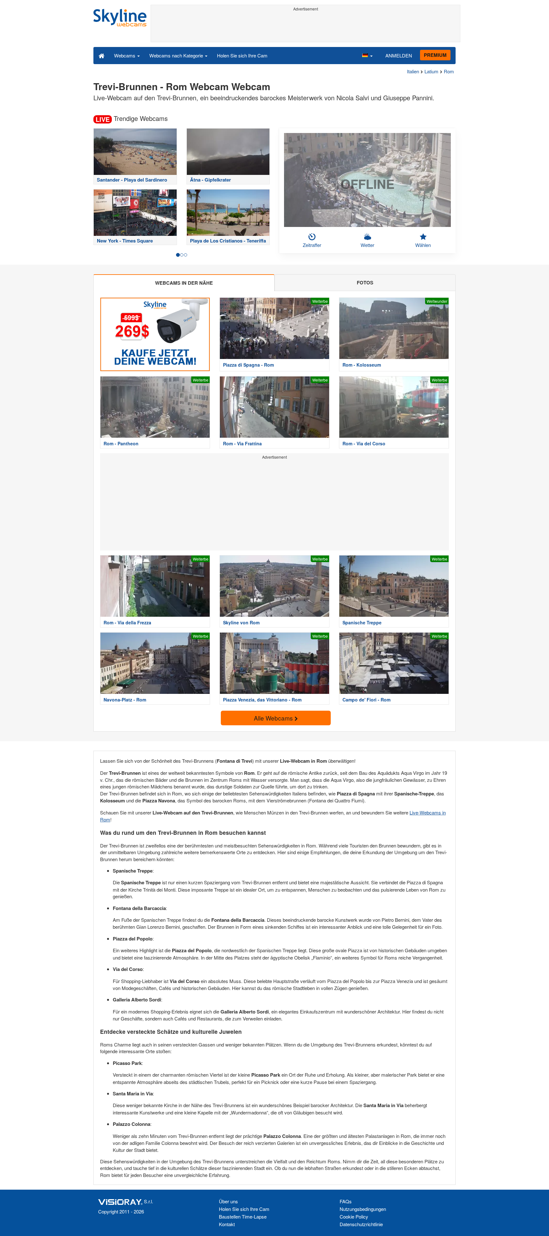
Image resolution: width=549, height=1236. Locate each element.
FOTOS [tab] (365, 282)
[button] (367, 55)
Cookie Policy (354, 1216)
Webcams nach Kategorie (176, 55)
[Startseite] (101, 55)
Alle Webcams (274, 718)
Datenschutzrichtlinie (361, 1224)
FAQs (346, 1201)
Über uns (228, 1201)
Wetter (367, 245)
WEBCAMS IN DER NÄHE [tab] (184, 282)
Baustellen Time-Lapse (243, 1216)
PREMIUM (435, 54)
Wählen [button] (423, 245)
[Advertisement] (305, 27)
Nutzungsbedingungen (363, 1209)
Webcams (125, 55)
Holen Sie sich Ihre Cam (242, 55)
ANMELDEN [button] (398, 55)
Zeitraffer (312, 245)
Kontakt (227, 1224)
